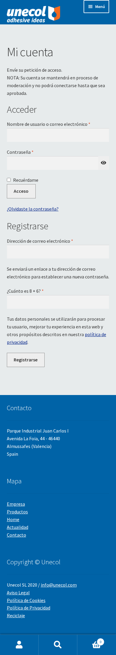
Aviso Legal (18, 593)
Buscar (58, 645)
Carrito (89, 639)
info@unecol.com (59, 585)
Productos (17, 512)
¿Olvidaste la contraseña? (33, 209)
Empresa (16, 504)
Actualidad (17, 527)
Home (13, 519)
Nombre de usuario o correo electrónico (58, 124)
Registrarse (25, 360)
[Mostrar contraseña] (103, 163)
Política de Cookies (26, 600)
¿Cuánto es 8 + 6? (25, 291)
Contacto (16, 535)
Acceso (21, 191)
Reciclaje (16, 615)
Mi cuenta (19, 645)
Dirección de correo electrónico (52, 241)
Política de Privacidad (28, 608)
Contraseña (32, 152)
